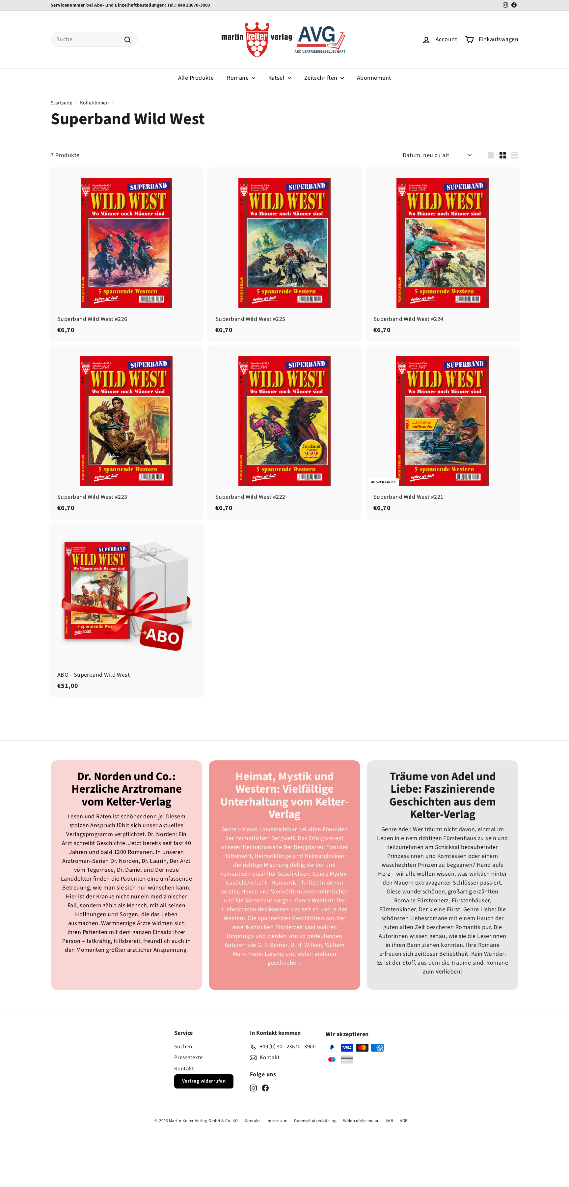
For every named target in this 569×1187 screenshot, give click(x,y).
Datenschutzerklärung (315, 1121)
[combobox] (94, 39)
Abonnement (374, 78)
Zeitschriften (321, 78)
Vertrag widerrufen (204, 1081)
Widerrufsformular (361, 1121)
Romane (238, 78)
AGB (404, 1121)
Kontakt (184, 1069)
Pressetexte (188, 1057)
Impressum (276, 1121)
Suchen (183, 1047)
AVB (389, 1121)
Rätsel (277, 78)
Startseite (62, 102)
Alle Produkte (196, 78)
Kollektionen (94, 102)
